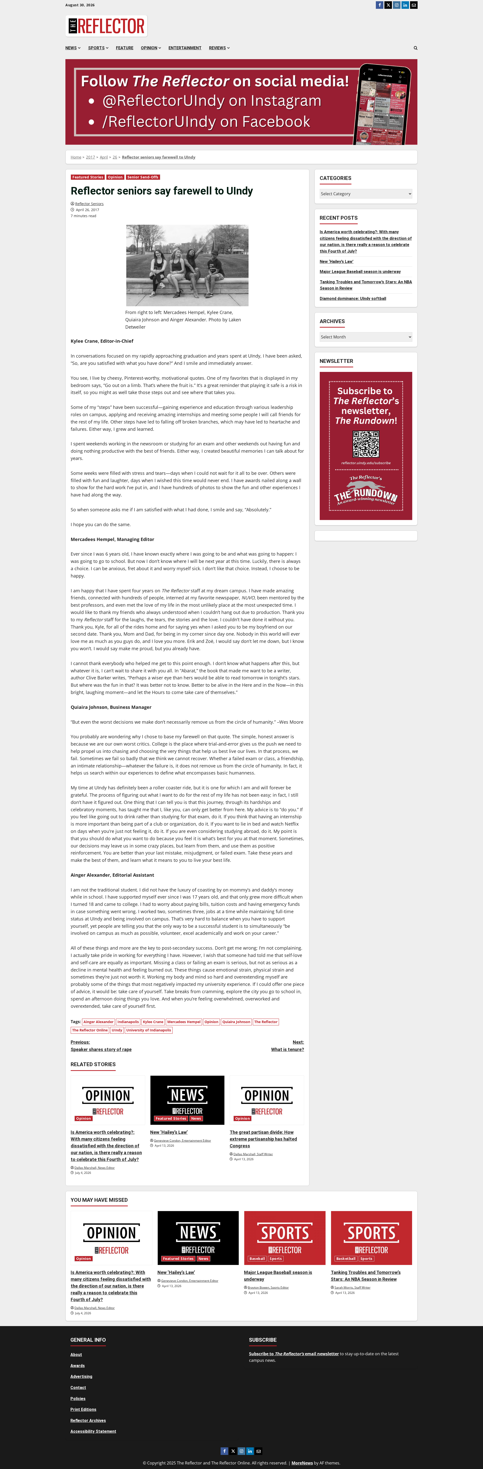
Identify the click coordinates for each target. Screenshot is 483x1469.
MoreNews (302, 1463)
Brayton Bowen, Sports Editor (268, 1287)
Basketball (346, 1258)
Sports (96, 48)
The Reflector (265, 1021)
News (71, 48)
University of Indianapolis (148, 1030)
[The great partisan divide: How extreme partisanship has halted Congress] (267, 1100)
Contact (78, 1387)
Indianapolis (128, 1021)
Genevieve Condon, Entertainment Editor (182, 1140)
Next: (287, 1045)
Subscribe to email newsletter (294, 1354)
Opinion (149, 48)
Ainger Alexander (98, 1021)
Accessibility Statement (93, 1431)
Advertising (81, 1376)
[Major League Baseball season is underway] (285, 1238)
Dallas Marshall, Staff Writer (253, 1154)
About (76, 1354)
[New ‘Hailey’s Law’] (187, 1100)
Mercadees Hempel (183, 1021)
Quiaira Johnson (236, 1021)
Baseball (257, 1258)
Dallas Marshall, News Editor (94, 1168)
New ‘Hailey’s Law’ (169, 1132)
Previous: (101, 1045)
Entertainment (185, 48)
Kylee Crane (153, 1021)
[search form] (416, 48)
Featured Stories (87, 177)
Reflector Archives (88, 1420)
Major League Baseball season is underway (360, 271)
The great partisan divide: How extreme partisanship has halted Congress (263, 1139)
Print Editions (83, 1409)
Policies (78, 1398)
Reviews (217, 48)
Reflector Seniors (89, 203)
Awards (77, 1365)
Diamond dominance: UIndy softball (353, 298)
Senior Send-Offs (143, 177)
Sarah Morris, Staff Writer (353, 1287)
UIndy (117, 1030)
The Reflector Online (90, 1030)
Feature (124, 48)
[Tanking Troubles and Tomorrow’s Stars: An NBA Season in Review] (372, 1238)
